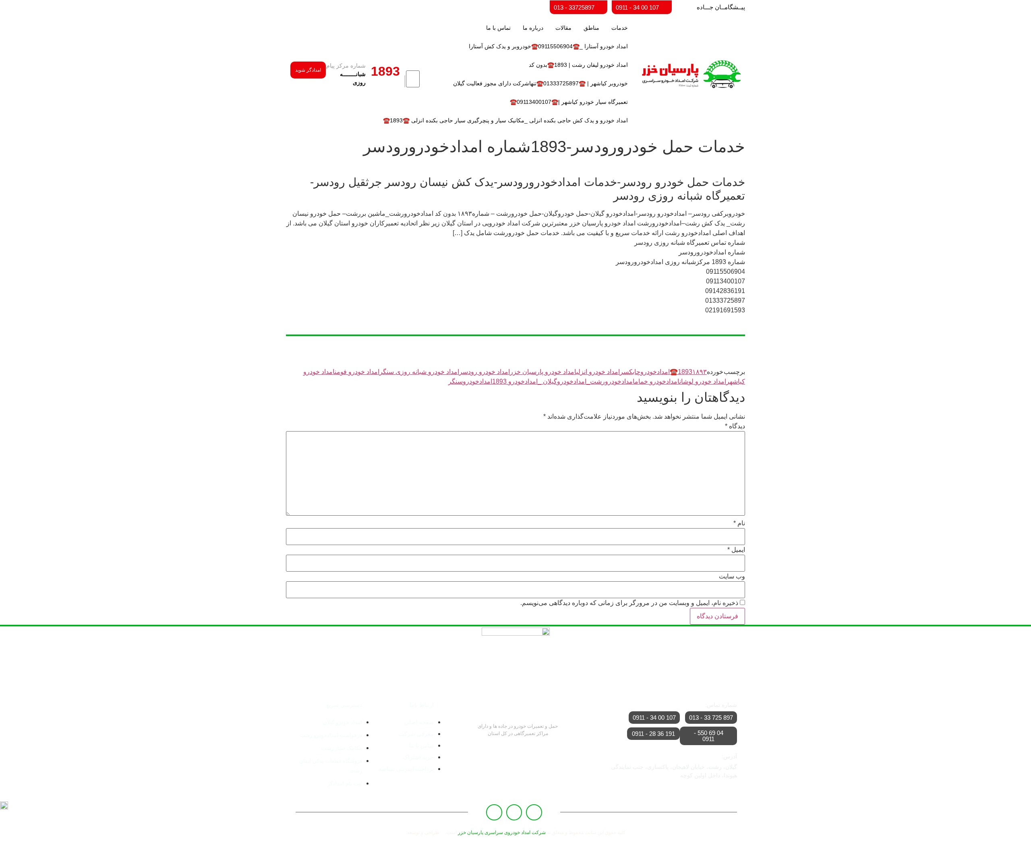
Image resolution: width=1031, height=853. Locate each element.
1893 (685, 371)
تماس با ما (498, 28)
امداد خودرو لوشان (702, 381)
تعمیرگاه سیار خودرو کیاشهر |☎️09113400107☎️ (569, 102)
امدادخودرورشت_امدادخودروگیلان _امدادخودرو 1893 (563, 381)
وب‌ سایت (732, 576)
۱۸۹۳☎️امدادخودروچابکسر (663, 371)
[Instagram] (494, 812)
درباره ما (533, 28)
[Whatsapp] (514, 812)
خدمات (619, 28)
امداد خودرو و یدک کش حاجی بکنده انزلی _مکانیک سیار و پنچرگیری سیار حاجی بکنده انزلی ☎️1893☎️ (505, 120)
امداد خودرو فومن (357, 371)
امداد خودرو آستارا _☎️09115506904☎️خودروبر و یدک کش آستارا (548, 46)
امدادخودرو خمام (657, 381)
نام (739, 523)
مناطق (591, 28)
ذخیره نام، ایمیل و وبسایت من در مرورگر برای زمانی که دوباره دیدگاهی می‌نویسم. (629, 603)
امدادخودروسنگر (470, 381)
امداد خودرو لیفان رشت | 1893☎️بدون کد (578, 65)
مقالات (563, 28)
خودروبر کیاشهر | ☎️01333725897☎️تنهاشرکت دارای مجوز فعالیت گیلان (540, 83)
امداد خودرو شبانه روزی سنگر (419, 371)
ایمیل (736, 550)
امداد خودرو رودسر (484, 371)
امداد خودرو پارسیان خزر (543, 371)
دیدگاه (735, 426)
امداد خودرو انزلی (598, 371)
